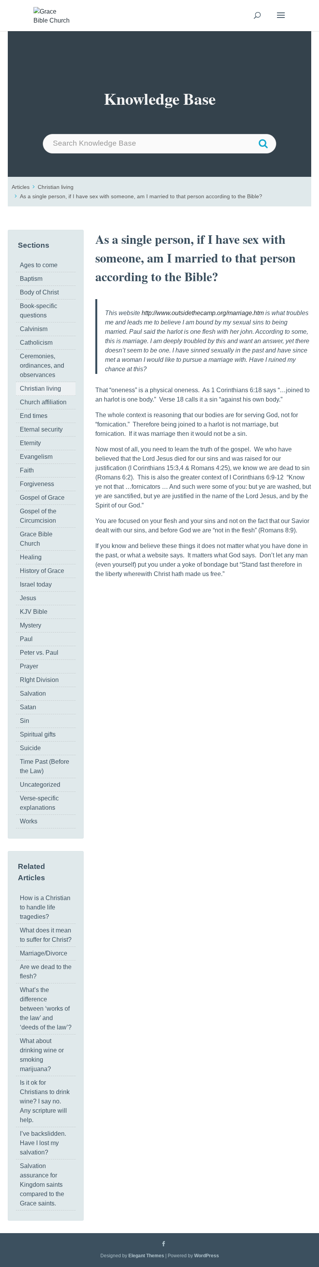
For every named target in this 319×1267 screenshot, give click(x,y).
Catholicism (36, 342)
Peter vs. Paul (39, 652)
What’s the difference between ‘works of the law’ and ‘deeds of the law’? (46, 1009)
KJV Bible (33, 611)
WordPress (206, 1255)
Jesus (28, 598)
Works (28, 821)
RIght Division (39, 680)
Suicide (30, 748)
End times (33, 415)
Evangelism (36, 456)
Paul (26, 639)
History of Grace (42, 570)
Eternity (30, 443)
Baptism (31, 278)
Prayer (29, 666)
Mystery (30, 625)
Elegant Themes (146, 1255)
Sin (24, 720)
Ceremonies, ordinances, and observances (42, 365)
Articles (21, 187)
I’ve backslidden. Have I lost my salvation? (43, 1143)
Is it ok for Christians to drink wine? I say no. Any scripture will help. (45, 1101)
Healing (31, 557)
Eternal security (41, 429)
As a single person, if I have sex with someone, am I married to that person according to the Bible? (141, 196)
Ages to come (39, 265)
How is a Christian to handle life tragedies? (45, 907)
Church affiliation (43, 402)
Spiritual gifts (38, 734)
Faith (27, 470)
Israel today (36, 584)
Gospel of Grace (42, 497)
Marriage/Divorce (43, 953)
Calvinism (33, 329)
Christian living (56, 187)
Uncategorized (40, 784)
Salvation (33, 693)
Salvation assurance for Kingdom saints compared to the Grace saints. (42, 1185)
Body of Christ (39, 292)
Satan (28, 707)
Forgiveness (37, 484)
